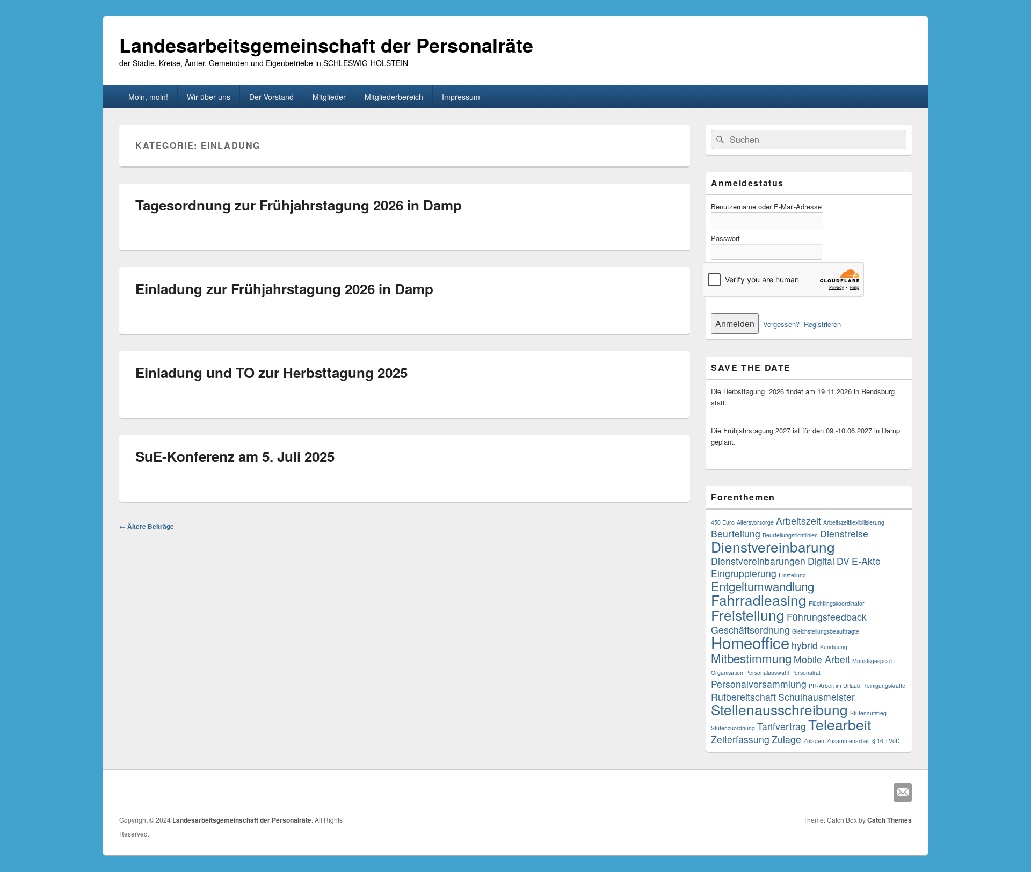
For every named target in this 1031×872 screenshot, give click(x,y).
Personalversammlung (759, 684)
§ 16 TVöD (886, 741)
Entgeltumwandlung (762, 585)
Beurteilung (735, 533)
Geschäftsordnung (750, 629)
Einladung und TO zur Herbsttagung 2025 (271, 372)
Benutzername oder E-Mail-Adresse (766, 206)
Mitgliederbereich (394, 96)
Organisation (727, 672)
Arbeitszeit (798, 520)
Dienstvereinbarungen (758, 561)
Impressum (461, 96)
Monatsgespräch (873, 661)
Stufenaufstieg (868, 713)
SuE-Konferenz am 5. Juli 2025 (235, 456)
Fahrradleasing (759, 599)
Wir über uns (208, 96)
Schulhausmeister (816, 696)
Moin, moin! (148, 96)
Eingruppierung (743, 573)
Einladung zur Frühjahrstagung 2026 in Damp (284, 289)
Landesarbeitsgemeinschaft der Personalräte (326, 45)
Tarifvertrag (781, 726)
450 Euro (723, 522)
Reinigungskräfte (883, 685)
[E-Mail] (903, 792)
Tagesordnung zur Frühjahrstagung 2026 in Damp (298, 205)
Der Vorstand (271, 96)
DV (843, 561)
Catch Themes (889, 820)
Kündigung (833, 647)
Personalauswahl (767, 672)
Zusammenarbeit (848, 741)
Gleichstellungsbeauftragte (825, 631)
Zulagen (813, 741)
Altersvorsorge (755, 522)
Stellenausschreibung (779, 709)
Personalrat (806, 672)
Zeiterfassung (740, 739)
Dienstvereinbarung (773, 546)
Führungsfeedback (827, 616)
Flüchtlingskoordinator (837, 603)
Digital (821, 561)
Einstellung (792, 575)
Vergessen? (781, 324)
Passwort (725, 238)
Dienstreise (844, 533)
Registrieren (822, 324)
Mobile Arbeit (822, 659)
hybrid (805, 645)
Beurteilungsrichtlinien (790, 535)
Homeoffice (750, 642)
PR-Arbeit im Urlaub (834, 685)
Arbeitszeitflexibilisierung (853, 522)
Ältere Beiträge (146, 526)
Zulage (786, 739)
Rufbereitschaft (743, 696)
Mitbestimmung (751, 657)
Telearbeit (839, 724)
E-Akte (866, 561)
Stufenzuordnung (733, 728)
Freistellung (748, 614)
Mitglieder (329, 96)
